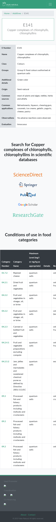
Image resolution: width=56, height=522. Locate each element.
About (24, 515)
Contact (31, 515)
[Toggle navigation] (50, 4)
